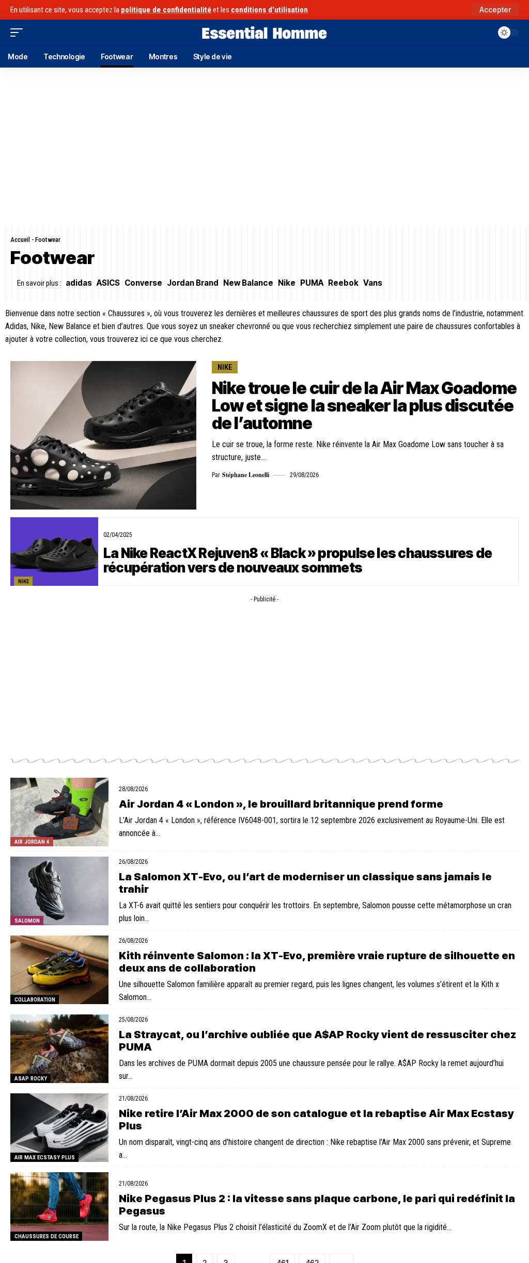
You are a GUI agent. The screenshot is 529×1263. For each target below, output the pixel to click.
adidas (79, 283)
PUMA (311, 283)
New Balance (248, 283)
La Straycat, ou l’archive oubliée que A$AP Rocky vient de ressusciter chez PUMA (317, 1040)
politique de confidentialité (166, 9)
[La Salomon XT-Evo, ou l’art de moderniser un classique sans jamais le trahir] (59, 891)
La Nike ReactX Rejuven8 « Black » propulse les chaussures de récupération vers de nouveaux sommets (297, 560)
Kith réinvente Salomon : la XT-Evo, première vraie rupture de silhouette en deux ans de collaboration (317, 961)
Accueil (20, 239)
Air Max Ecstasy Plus (44, 1157)
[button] (495, 10)
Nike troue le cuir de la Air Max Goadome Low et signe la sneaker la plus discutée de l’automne (364, 405)
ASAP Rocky (30, 1078)
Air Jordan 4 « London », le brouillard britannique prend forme (281, 804)
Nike (286, 283)
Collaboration (34, 999)
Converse (143, 283)
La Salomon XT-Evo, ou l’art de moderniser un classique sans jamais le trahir (305, 883)
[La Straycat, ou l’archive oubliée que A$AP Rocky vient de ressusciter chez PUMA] (59, 1048)
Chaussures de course (46, 1236)
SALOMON (27, 920)
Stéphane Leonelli (245, 474)
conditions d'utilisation (269, 9)
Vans (372, 283)
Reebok (343, 283)
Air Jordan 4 (32, 842)
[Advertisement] (264, 146)
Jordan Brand (193, 283)
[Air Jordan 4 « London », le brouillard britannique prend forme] (59, 812)
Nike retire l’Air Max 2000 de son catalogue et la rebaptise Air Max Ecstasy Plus (316, 1119)
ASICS (108, 283)
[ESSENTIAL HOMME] (264, 32)
